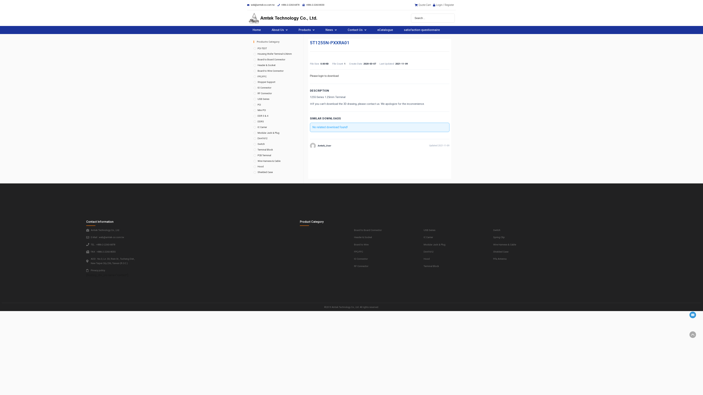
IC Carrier (262, 127)
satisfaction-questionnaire (422, 30)
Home (257, 30)
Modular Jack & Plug (268, 132)
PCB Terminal (264, 155)
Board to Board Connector (271, 59)
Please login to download (324, 75)
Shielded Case (265, 172)
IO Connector (264, 87)
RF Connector (265, 93)
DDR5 (261, 121)
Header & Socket (267, 65)
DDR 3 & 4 (263, 115)
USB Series (263, 99)
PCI (259, 104)
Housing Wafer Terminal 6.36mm (275, 53)
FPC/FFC (262, 76)
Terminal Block (265, 149)
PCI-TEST (262, 48)
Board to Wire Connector (271, 70)
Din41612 (262, 138)
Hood (261, 166)
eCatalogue (385, 30)
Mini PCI (262, 110)
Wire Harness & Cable (269, 161)
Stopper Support (266, 82)
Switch (261, 144)
